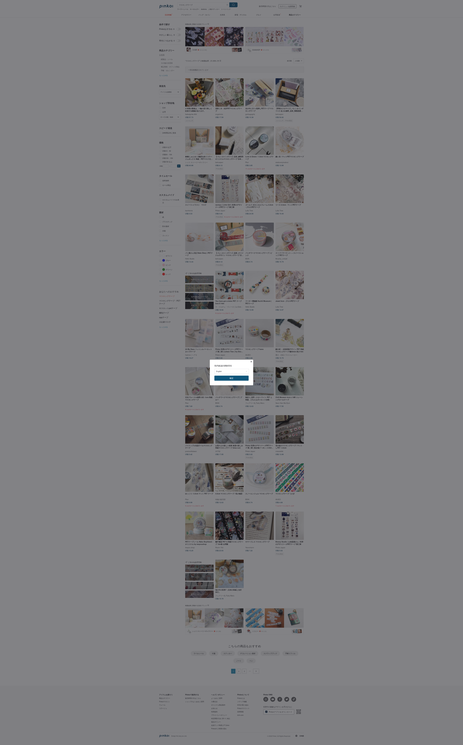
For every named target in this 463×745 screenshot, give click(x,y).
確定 (231, 378)
